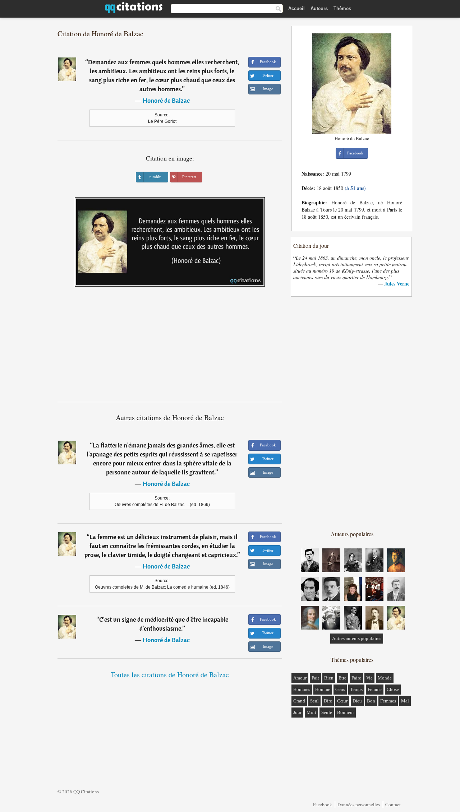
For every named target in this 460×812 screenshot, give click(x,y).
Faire (356, 678)
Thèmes (342, 8)
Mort (311, 712)
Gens (340, 689)
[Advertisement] (170, 347)
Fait (315, 678)
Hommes (301, 689)
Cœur (342, 701)
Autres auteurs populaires (356, 638)
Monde (385, 678)
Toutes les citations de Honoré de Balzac (170, 674)
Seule (326, 712)
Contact (393, 804)
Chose (393, 689)
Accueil (296, 8)
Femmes (388, 701)
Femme (375, 689)
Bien (329, 678)
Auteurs (319, 8)
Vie (369, 678)
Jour (297, 712)
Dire (328, 701)
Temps (356, 689)
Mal (405, 701)
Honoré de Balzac (166, 100)
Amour (300, 678)
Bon (371, 701)
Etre (342, 678)
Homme (322, 689)
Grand (299, 701)
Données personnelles (358, 804)
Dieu (357, 701)
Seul (314, 701)
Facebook (322, 804)
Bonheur (345, 712)
